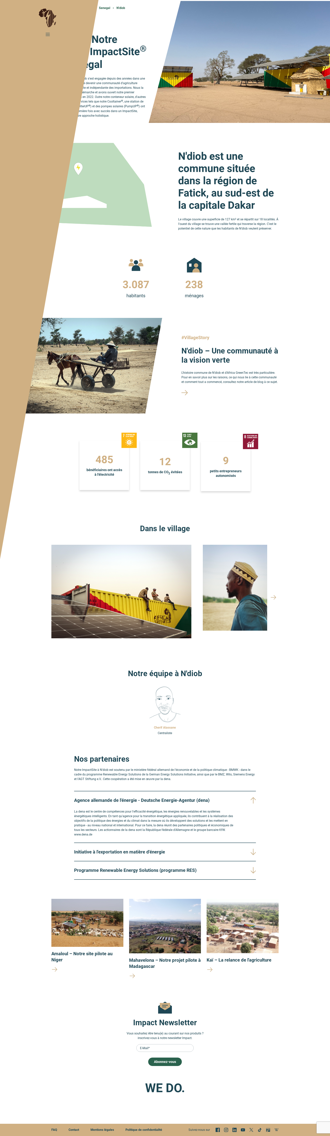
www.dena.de (83, 834)
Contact (74, 1130)
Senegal (104, 8)
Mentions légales (102, 1130)
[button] (273, 597)
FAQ (54, 1130)
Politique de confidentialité (143, 1130)
